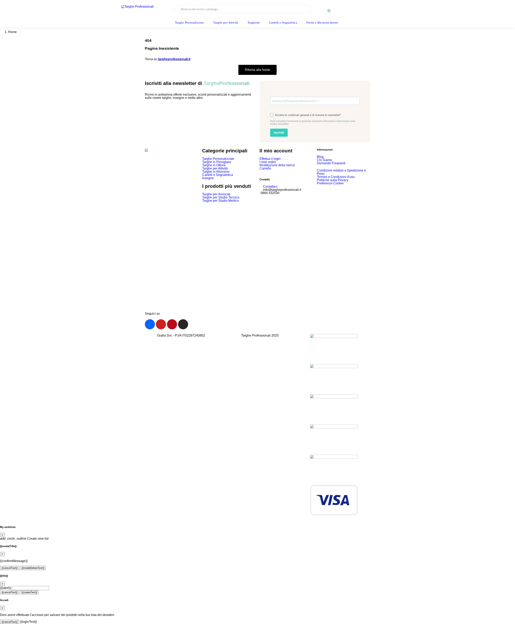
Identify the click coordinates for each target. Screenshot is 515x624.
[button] (370, 9)
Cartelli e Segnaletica (283, 22)
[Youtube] (161, 324)
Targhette (253, 22)
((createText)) (29, 592)
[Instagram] (183, 324)
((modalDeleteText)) (33, 567)
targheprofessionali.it (174, 59)
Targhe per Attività (225, 22)
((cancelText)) (10, 567)
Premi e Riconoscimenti (322, 22)
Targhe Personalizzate (189, 22)
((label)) (5, 588)
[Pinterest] (172, 324)
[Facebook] (150, 324)
